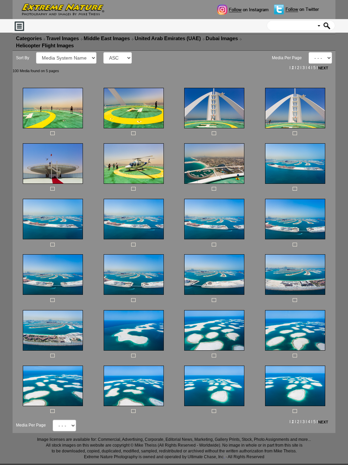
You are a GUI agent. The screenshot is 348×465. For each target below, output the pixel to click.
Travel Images (63, 38)
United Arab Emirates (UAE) (168, 38)
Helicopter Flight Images (45, 45)
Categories (29, 38)
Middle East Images (107, 38)
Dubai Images (222, 38)
